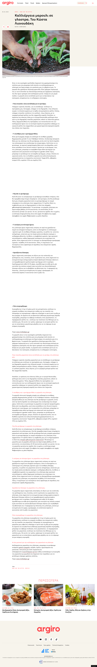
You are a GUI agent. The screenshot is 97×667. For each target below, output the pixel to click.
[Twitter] (12, 26)
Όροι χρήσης (47, 645)
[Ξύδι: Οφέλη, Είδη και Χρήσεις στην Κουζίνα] (80, 595)
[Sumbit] (86, 3)
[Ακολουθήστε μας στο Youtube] (40, 639)
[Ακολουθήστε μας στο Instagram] (46, 639)
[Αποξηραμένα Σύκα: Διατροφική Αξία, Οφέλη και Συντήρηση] (17, 595)
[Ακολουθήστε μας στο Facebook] (51, 639)
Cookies (67, 645)
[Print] (7, 26)
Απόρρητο (94, 666)
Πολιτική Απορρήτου (57, 645)
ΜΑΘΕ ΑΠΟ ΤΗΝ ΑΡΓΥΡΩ (26, 11)
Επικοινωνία (31, 645)
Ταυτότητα (39, 645)
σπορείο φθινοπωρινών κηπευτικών (31, 440)
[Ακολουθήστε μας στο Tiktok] (56, 639)
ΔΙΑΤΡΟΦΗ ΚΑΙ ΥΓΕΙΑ (7, 608)
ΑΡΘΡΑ (16, 11)
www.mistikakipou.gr (22, 332)
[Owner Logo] (45, 650)
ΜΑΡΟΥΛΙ (27, 568)
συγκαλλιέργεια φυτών (29, 552)
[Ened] (53, 651)
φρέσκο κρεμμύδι (24, 547)
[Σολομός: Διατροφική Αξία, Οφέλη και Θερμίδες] (48, 595)
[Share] (3, 26)
